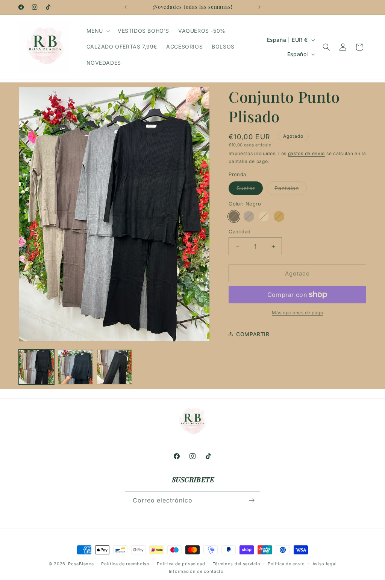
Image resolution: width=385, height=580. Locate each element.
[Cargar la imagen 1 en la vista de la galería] (36, 367)
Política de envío (286, 563)
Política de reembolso (125, 563)
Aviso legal (324, 563)
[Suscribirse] (251, 500)
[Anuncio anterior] (125, 7)
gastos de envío (306, 153)
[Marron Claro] (279, 216)
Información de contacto (196, 571)
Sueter (249, 189)
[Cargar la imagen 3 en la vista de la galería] (114, 367)
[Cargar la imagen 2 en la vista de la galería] (75, 367)
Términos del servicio (237, 563)
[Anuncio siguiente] (259, 7)
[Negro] (234, 216)
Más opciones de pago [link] (297, 312)
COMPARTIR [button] (252, 334)
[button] (97, 31)
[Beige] (264, 216)
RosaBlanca (81, 563)
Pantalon (290, 189)
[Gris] (249, 216)
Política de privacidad (181, 563)
